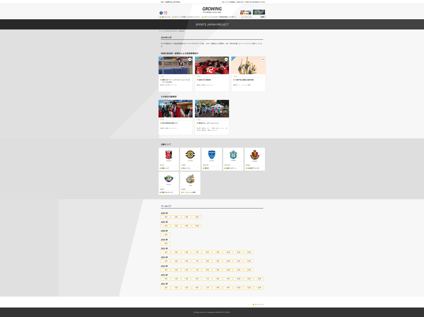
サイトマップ (259, 304)
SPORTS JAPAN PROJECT (170, 31)
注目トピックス (166, 17)
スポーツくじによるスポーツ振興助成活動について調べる (220, 17)
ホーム (160, 31)
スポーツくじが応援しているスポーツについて (187, 17)
